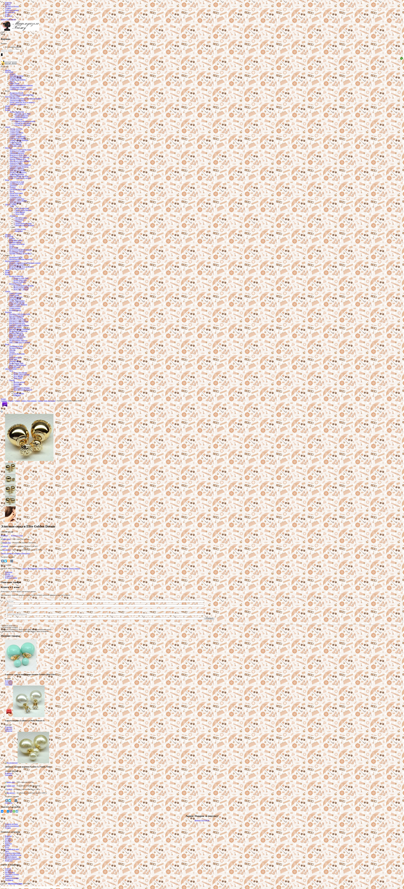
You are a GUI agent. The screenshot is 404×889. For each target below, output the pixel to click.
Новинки (8, 2)
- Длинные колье (15, 197)
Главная (4, 401)
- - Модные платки (20, 218)
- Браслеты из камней (17, 170)
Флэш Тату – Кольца (20, 289)
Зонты (11, 246)
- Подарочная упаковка (17, 87)
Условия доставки (11, 824)
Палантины (17, 384)
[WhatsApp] (14, 811)
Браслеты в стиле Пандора (18, 321)
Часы (11, 371)
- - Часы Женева (19, 212)
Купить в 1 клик (17, 535)
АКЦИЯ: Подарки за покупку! (20, 253)
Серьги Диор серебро (17, 303)
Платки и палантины (12, 853)
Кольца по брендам (16, 276)
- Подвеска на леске (16, 184)
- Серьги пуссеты (15, 142)
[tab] (204, 572)
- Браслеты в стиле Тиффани (19, 161)
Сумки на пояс (18, 393)
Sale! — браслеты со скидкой (19, 342)
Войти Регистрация (8, 19)
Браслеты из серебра (16, 316)
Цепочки (12, 350)
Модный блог (10, 12)
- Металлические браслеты (18, 167)
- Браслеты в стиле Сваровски (20, 165)
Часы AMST (17, 378)
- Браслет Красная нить (17, 159)
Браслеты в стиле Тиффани (19, 325)
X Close (3, 887)
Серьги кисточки (15, 293)
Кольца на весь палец (21, 287)
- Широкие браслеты (16, 153)
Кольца (7, 110)
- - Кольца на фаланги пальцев (24, 121)
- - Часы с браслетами (21, 208)
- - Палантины (18, 219)
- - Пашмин (17, 221)
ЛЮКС (7, 106)
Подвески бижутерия (17, 354)
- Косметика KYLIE (16, 93)
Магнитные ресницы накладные (21, 259)
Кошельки (17, 395)
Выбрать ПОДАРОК (202, 820)
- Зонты (12, 81)
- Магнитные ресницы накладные (21, 95)
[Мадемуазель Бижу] (20, 30)
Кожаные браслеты (16, 333)
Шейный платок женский (22, 390)
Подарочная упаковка (17, 251)
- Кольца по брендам (16, 112)
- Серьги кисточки (16, 129)
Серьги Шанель (15, 299)
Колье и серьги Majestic (17, 365)
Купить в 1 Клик (11, 578)
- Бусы (11, 191)
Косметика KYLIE (16, 257)
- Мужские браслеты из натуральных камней (25, 98)
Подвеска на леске (16, 348)
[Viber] (11, 811)
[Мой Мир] (11, 561)
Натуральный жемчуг (17, 265)
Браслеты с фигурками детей (19, 314)
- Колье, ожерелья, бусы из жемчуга (22, 102)
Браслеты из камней (16, 335)
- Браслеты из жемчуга (17, 104)
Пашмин (16, 386)
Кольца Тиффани (19, 282)
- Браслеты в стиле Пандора (19, 157)
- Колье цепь (13, 195)
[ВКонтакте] (2, 561)
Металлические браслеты (18, 331)
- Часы (11, 206)
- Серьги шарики (15, 144)
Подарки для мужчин (17, 244)
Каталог (8, 4)
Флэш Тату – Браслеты (17, 337)
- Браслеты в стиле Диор (18, 155)
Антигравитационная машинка (20, 250)
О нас (7, 14)
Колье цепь (13, 359)
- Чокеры (12, 187)
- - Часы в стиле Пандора (22, 210)
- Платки (12, 216)
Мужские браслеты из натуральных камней (25, 263)
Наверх (3, 399)
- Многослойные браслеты (18, 176)
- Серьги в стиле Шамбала (18, 140)
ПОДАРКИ (9, 72)
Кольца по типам (15, 284)
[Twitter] (5, 561)
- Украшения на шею (16, 182)
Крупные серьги (15, 310)
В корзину (4, 535)
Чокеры (12, 352)
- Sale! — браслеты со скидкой (20, 178)
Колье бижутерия (15, 357)
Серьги (7, 127)
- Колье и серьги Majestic (18, 201)
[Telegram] (17, 811)
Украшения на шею (16, 346)
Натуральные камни (12, 97)
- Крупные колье (15, 202)
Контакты (8, 16)
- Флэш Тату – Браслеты (18, 172)
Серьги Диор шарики (17, 301)
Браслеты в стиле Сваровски (19, 329)
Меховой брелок (15, 242)
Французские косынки (21, 388)
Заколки (8, 70)
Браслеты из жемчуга (17, 268)
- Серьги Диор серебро (17, 138)
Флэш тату (9, 860)
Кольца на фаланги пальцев (23, 285)
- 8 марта (12, 74)
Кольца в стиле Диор (21, 278)
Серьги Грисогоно (15, 297)
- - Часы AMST (18, 214)
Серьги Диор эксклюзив (46, 401)
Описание (8, 572)
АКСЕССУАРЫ (11, 204)
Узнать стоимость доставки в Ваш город (15, 553)
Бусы (11, 355)
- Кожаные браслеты (16, 168)
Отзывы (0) (9, 576)
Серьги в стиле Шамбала (18, 304)
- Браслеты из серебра (17, 151)
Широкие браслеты (16, 318)
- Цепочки (13, 185)
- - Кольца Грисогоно (21, 115)
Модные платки (19, 382)
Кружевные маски (15, 240)
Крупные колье (14, 367)
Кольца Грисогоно (20, 280)
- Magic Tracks (14, 83)
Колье (7, 180)
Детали (7, 574)
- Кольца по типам (15, 119)
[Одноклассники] (8, 561)
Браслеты (8, 148)
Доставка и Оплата (12, 6)
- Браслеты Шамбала (16, 174)
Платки (12, 380)
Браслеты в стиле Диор (17, 320)
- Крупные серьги (15, 146)
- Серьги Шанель (15, 134)
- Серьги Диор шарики (17, 136)
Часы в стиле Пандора (21, 374)
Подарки (8, 840)
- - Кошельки (18, 231)
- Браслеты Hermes (16, 163)
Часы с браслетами (20, 373)
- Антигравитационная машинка (21, 85)
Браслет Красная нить (17, 323)
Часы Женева (18, 376)
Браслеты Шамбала (16, 338)
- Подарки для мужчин (17, 80)
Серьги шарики (14, 308)
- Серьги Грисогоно (16, 132)
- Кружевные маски (16, 76)
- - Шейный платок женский (23, 225)
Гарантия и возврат (12, 10)
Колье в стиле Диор (16, 363)
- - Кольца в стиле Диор (21, 114)
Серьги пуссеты (15, 306)
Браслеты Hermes (15, 327)
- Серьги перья (14, 131)
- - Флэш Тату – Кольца (21, 125)
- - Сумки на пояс (19, 229)
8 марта (12, 238)
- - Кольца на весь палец (22, 123)
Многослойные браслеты (18, 340)
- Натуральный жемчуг (17, 100)
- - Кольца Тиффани (20, 117)
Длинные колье (14, 361)
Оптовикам (9, 880)
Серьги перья (14, 295)
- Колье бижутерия (16, 193)
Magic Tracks (13, 248)
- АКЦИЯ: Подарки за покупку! (20, 89)
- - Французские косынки (22, 223)
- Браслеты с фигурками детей (20, 149)
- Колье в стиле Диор (16, 199)
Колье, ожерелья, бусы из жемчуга (21, 267)
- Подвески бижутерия (17, 189)
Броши (7, 108)
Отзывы (8, 8)
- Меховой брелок (15, 78)
